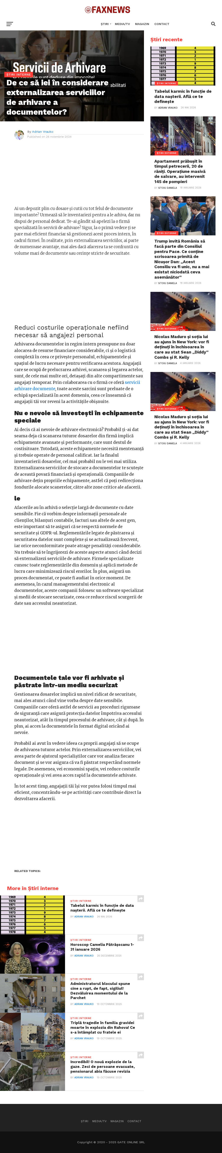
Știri (105, 24)
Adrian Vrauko (42, 131)
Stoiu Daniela (167, 188)
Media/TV (122, 24)
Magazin (142, 24)
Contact (161, 24)
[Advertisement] (79, 175)
